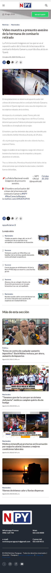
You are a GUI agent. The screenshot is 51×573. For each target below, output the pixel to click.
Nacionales (15, 25)
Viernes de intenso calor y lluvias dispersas (23, 490)
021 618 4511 (38, 540)
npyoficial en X (9, 225)
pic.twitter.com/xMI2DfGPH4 (15, 198)
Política (5, 348)
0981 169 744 (10, 531)
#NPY (24, 193)
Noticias (5, 25)
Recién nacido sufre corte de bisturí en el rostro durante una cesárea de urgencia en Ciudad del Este (20, 299)
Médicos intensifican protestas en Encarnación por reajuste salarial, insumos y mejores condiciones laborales (24, 446)
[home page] (25, 5)
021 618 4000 (38, 531)
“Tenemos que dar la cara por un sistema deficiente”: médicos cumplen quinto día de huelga (22, 400)
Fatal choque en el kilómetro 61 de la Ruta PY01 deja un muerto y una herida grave (20, 269)
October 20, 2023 (46, 177)
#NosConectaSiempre (15, 196)
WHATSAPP (40, 14)
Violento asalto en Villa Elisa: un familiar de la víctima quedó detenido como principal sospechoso (19, 255)
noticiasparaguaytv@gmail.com (16, 540)
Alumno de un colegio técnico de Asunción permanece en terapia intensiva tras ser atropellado (17, 284)
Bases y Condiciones (26, 555)
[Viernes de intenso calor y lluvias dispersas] (25, 471)
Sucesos (8, 250)
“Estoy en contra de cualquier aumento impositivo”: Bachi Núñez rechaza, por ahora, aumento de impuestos (23, 353)
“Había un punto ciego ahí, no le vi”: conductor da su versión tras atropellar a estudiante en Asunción (19, 240)
